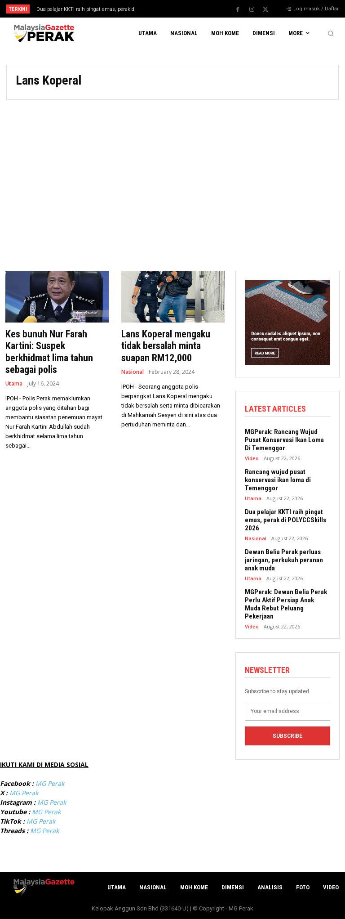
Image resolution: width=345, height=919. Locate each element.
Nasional (132, 372)
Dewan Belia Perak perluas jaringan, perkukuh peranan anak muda (284, 560)
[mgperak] (43, 33)
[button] (330, 33)
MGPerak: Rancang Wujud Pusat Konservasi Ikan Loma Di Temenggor (284, 440)
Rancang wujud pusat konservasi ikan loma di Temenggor (278, 480)
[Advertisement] (172, 181)
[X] (265, 9)
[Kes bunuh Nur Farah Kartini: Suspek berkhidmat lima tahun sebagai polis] (57, 297)
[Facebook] (237, 9)
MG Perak (49, 783)
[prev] (175, 8)
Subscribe (287, 736)
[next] (189, 8)
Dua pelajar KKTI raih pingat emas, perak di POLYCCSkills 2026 (285, 520)
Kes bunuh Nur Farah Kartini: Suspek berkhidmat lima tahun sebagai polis (49, 351)
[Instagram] (251, 9)
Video (252, 458)
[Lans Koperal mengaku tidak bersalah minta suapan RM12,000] (173, 297)
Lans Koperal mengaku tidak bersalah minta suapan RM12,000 (165, 345)
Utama (13, 383)
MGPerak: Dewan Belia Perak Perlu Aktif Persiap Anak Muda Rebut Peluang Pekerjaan (286, 604)
